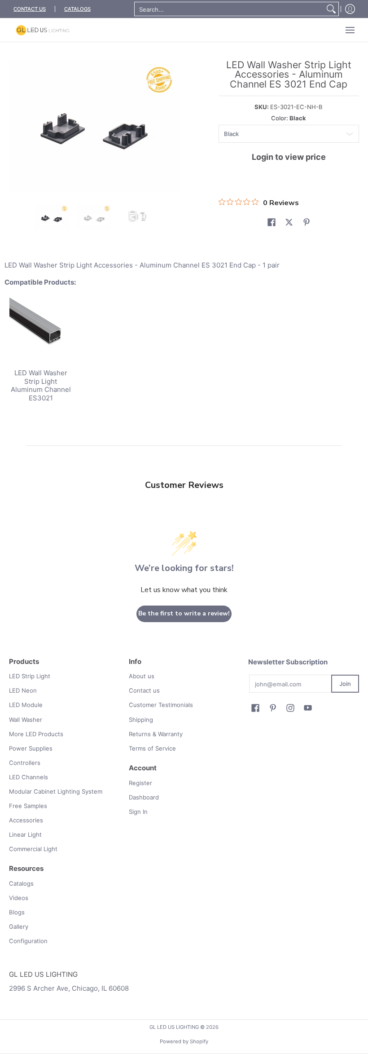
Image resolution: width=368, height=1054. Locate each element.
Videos (18, 897)
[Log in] (350, 9)
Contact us (144, 690)
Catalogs (21, 883)
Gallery (18, 926)
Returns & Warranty (156, 734)
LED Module (26, 704)
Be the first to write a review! (184, 613)
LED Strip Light (29, 676)
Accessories (26, 820)
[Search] (331, 9)
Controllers (24, 762)
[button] (271, 222)
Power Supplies (31, 748)
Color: (288, 118)
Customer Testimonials (161, 704)
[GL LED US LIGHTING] (42, 30)
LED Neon (23, 690)
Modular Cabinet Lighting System (55, 791)
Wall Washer (25, 719)
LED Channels (28, 777)
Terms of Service (152, 748)
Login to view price (289, 157)
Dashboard (144, 797)
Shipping (141, 719)
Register (140, 782)
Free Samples (28, 805)
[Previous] (15, 126)
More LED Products (36, 734)
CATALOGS (77, 9)
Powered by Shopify (184, 1041)
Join (345, 683)
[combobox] (229, 9)
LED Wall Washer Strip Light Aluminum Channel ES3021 (41, 385)
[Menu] (350, 30)
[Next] (173, 126)
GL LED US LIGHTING (174, 1027)
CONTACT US (29, 9)
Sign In (138, 811)
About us (141, 676)
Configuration (28, 940)
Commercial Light (33, 848)
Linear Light (25, 834)
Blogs (17, 912)
